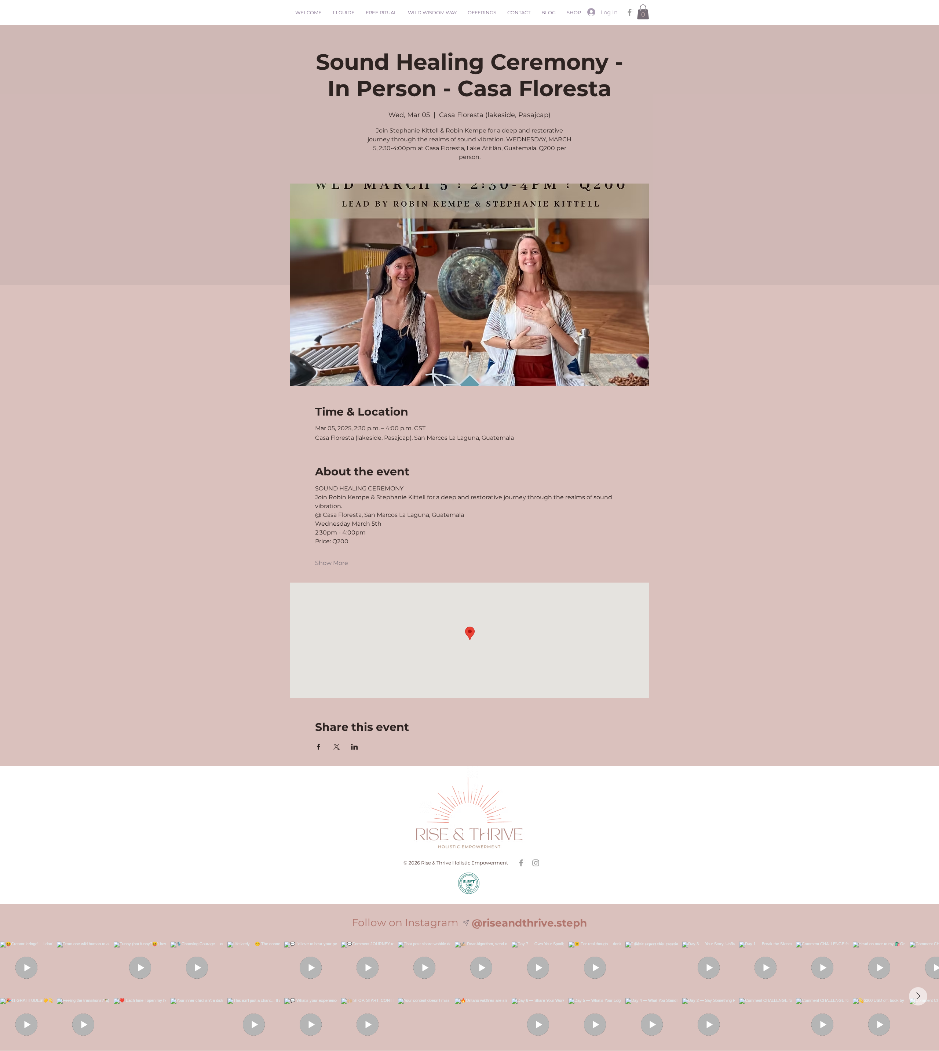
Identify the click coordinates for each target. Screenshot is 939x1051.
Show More (331, 562)
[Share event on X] (336, 747)
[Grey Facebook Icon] (629, 12)
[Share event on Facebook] (318, 747)
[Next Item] (918, 996)
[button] (643, 11)
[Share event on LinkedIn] (354, 747)
